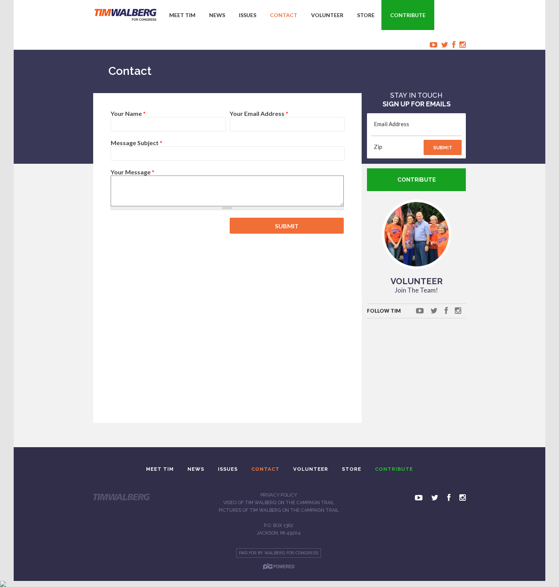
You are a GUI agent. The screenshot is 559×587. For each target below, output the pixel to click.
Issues (247, 15)
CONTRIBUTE (416, 179)
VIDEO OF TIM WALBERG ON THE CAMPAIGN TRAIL (278, 502)
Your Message (132, 172)
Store (366, 15)
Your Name (128, 113)
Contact (283, 15)
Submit (442, 147)
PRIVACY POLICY (278, 495)
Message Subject (136, 142)
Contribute (408, 15)
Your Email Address (259, 113)
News (217, 15)
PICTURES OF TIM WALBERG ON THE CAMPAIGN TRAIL (279, 510)
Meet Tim (182, 15)
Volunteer (327, 15)
